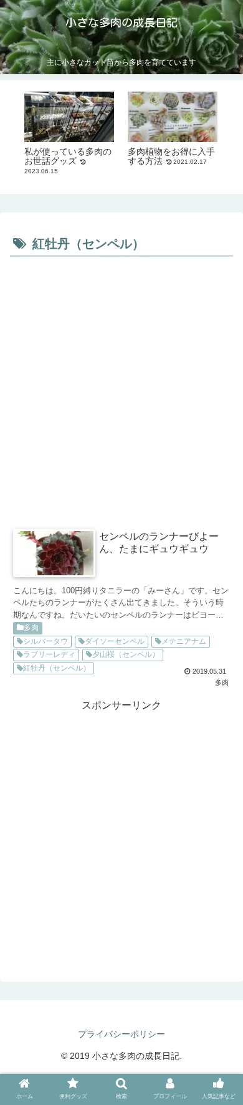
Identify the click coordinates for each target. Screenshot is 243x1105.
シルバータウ (45, 641)
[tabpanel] (69, 135)
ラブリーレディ (49, 654)
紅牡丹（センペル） (56, 668)
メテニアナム (183, 641)
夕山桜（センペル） (126, 654)
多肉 (31, 627)
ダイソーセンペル (115, 641)
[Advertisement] (121, 388)
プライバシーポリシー (121, 1034)
